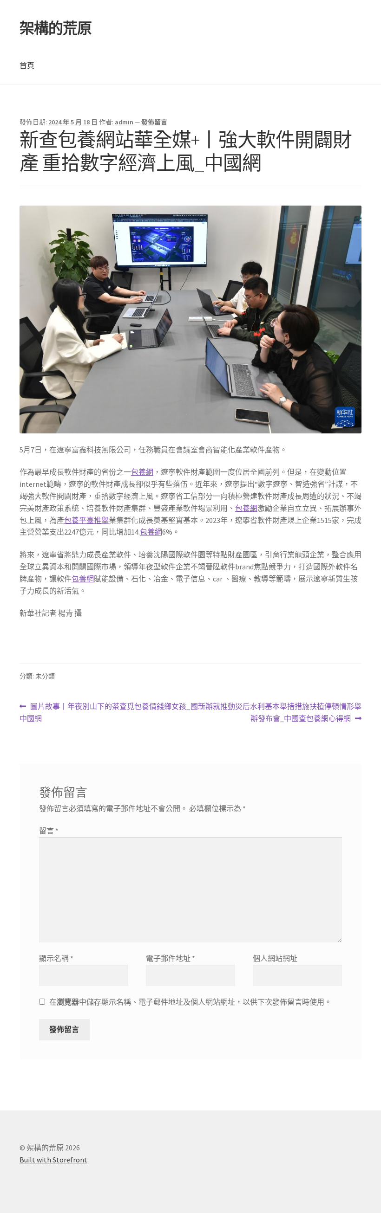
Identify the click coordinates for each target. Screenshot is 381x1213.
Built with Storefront (53, 1159)
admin (124, 122)
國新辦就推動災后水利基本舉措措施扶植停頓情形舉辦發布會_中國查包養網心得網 (275, 713)
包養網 (142, 472)
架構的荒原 (56, 28)
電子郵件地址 (170, 958)
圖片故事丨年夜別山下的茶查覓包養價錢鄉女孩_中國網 (105, 713)
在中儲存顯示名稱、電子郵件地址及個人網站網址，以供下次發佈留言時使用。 (190, 1002)
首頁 (27, 65)
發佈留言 (154, 122)
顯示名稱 (56, 958)
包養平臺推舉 (86, 520)
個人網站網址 (275, 958)
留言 (49, 830)
